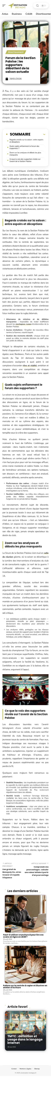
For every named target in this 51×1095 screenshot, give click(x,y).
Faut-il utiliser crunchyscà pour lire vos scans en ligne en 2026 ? (23, 935)
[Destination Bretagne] (18, 5)
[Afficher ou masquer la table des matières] (37, 134)
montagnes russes (23, 324)
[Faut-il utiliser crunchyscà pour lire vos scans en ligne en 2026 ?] (25, 913)
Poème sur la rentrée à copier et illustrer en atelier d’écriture (25, 986)
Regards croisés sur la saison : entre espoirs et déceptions (26, 141)
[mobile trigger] (4, 5)
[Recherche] (37, 6)
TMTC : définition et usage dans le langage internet (25, 1039)
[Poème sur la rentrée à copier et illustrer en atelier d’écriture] (25, 964)
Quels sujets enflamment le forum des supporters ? (24, 147)
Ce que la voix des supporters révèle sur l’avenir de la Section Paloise (25, 160)
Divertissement (16, 52)
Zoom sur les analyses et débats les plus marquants (25, 153)
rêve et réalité (30, 365)
